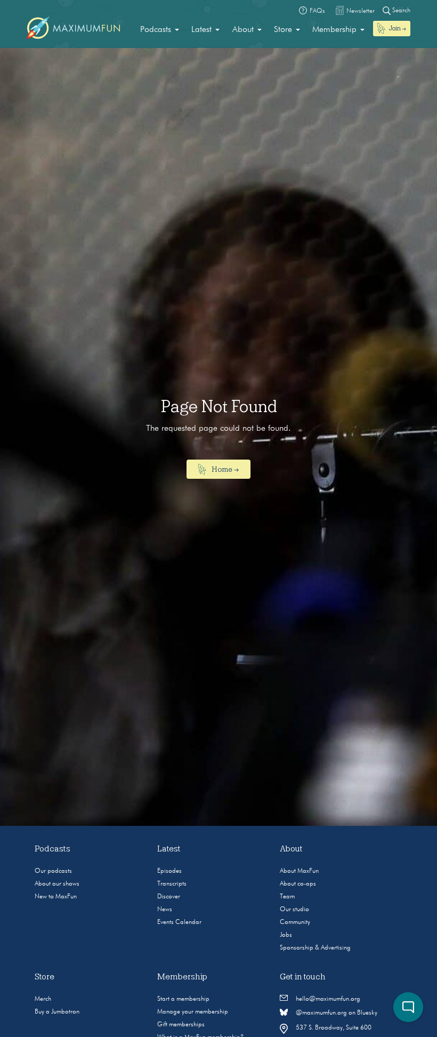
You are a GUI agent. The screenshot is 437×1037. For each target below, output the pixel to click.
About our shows (57, 884)
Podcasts (155, 30)
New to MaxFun (56, 897)
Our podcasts (53, 871)
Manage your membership (192, 1012)
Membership (334, 30)
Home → (224, 469)
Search (400, 10)
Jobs (286, 935)
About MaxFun (299, 871)
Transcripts (172, 884)
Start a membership (183, 999)
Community (295, 922)
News (164, 909)
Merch (43, 999)
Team (287, 897)
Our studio (294, 909)
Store (283, 30)
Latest (201, 30)
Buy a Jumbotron (57, 1012)
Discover (168, 897)
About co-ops (298, 884)
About (243, 30)
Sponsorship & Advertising (315, 948)
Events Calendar (179, 922)
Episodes (169, 871)
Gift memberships (181, 1025)
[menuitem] (159, 30)
